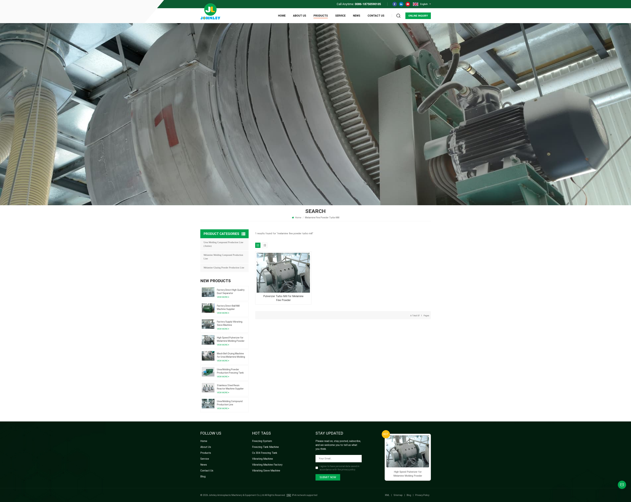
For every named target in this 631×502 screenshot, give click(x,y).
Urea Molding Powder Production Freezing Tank (230, 371)
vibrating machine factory (267, 464)
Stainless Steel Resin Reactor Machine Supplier (230, 387)
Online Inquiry (418, 15)
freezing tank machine (265, 447)
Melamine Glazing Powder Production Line (224, 267)
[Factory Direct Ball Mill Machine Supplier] (208, 308)
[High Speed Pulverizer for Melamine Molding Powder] (208, 340)
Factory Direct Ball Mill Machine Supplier (228, 307)
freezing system (262, 441)
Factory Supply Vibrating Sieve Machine (229, 323)
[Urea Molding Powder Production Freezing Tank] (208, 371)
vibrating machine (262, 458)
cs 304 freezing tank (264, 452)
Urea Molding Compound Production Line (230, 403)
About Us (299, 15)
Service (340, 15)
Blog (203, 476)
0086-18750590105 (368, 4)
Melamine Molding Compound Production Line (223, 257)
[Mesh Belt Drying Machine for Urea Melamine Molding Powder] (208, 356)
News (356, 15)
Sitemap (398, 495)
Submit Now (328, 477)
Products (321, 15)
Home (282, 15)
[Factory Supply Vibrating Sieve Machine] (208, 324)
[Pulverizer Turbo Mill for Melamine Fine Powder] (283, 273)
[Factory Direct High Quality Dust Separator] (208, 292)
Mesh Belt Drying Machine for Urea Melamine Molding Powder (231, 355)
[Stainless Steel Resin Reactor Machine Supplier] (208, 387)
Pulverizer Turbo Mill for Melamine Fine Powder (283, 298)
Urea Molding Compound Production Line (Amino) (223, 244)
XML (387, 495)
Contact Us (376, 15)
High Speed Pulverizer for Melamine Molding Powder (231, 339)
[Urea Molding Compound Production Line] (208, 403)
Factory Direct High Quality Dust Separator (231, 291)
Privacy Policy (422, 495)
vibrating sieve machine (266, 470)
